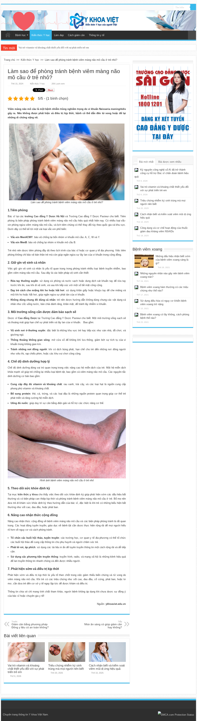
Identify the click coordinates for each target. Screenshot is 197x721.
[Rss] (170, 7)
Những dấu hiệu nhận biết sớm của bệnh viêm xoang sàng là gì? (173, 260)
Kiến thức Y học (41, 35)
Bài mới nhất (146, 161)
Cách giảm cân (76, 35)
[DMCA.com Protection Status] (176, 714)
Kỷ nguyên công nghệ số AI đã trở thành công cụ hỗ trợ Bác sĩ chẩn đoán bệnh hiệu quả (161, 173)
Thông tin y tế (96, 35)
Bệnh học (20, 35)
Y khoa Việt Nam (38, 714)
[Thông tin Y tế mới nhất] (98, 20)
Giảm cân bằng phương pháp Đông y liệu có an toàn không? (30, 624)
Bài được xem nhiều (169, 161)
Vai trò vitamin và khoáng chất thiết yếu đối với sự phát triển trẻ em (53, 47)
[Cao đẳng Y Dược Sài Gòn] (162, 104)
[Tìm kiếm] (193, 7)
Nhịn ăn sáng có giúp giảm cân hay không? (103, 624)
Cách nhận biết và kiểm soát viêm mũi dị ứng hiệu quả (107, 667)
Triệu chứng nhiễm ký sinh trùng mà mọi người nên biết (66, 667)
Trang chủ (8, 35)
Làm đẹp (59, 35)
